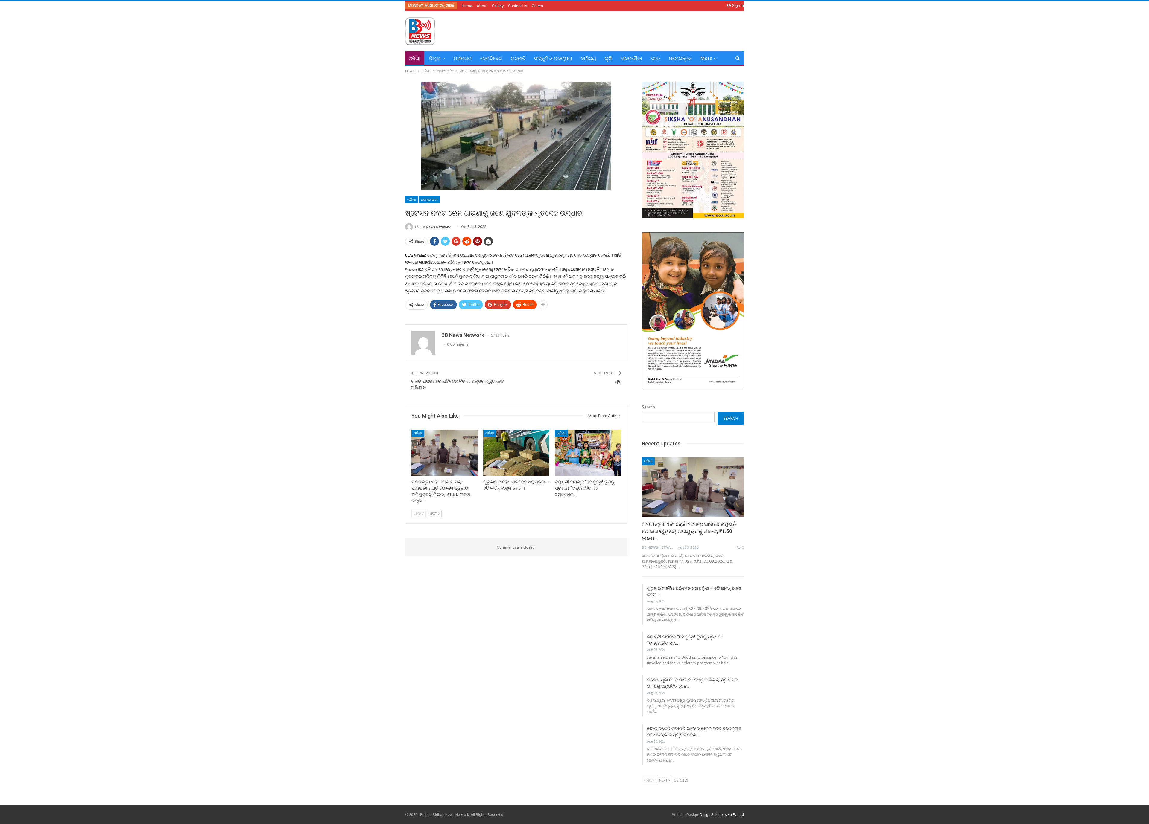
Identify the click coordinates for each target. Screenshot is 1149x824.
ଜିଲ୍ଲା (435, 58)
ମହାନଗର (463, 58)
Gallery (498, 6)
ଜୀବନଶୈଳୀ (631, 58)
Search (648, 407)
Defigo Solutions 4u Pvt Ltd (722, 815)
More (706, 58)
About (482, 6)
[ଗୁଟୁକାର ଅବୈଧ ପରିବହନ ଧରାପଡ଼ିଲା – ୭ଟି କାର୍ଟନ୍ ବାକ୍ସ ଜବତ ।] (516, 453)
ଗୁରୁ (618, 381)
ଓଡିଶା (414, 58)
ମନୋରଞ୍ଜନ (680, 58)
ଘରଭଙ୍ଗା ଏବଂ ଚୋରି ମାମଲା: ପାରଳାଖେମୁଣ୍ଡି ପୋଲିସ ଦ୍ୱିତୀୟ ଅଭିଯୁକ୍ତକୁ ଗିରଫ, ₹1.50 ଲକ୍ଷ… (689, 531)
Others (537, 6)
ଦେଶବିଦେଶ (491, 58)
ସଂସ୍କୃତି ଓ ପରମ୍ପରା (553, 58)
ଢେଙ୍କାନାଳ (429, 200)
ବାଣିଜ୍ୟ (588, 58)
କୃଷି (608, 58)
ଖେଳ (655, 58)
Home (467, 6)
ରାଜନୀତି (518, 58)
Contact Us (517, 6)
